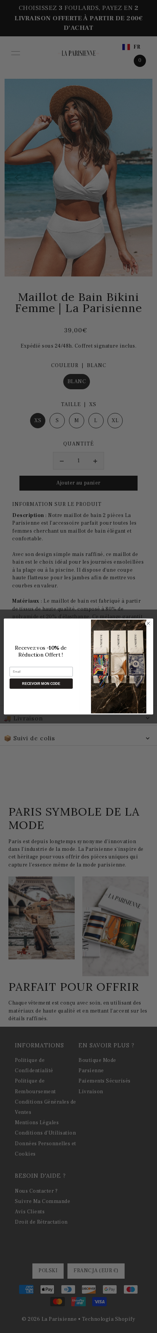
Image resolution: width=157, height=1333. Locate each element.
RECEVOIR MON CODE (41, 684)
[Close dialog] (148, 623)
